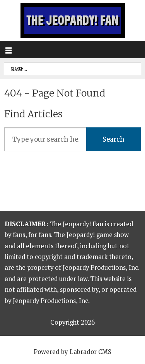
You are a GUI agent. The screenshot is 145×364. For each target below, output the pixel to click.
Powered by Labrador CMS (72, 352)
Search (113, 139)
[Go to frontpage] (72, 20)
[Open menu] (8, 49)
